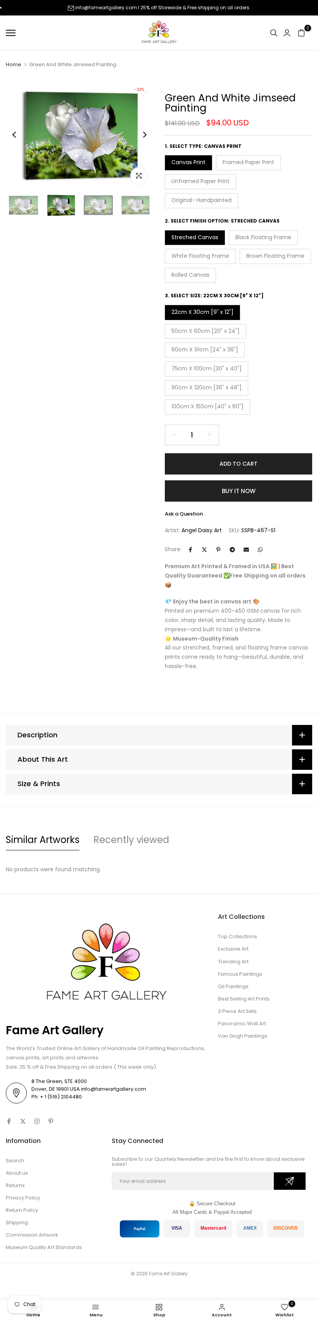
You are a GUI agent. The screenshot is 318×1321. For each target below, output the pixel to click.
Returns (15, 1185)
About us (17, 1173)
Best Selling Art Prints (244, 998)
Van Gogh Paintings (242, 1036)
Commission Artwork (32, 1235)
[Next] (138, 135)
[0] (301, 32)
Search (15, 1160)
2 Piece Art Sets (237, 1011)
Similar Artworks (43, 839)
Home (13, 64)
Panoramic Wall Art (242, 1023)
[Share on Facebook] (190, 550)
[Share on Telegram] (232, 550)
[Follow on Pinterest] (51, 1121)
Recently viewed (131, 839)
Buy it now (239, 491)
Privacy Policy (23, 1197)
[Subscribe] (290, 1181)
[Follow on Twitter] (23, 1121)
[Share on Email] (246, 550)
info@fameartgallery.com (106, 7)
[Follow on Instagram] (37, 1121)
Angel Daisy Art (201, 530)
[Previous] (20, 135)
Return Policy (22, 1210)
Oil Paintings (233, 986)
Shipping (17, 1222)
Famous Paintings (240, 974)
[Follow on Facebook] (9, 1121)
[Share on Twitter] (204, 550)
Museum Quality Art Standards (44, 1247)
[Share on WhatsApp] (260, 550)
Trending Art (233, 961)
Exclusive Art (233, 949)
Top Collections (237, 936)
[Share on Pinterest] (218, 550)
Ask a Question (184, 513)
